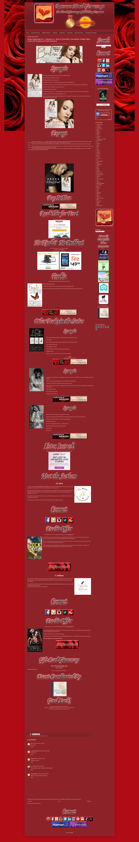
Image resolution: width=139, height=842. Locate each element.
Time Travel (99, 201)
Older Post (89, 801)
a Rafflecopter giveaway (32, 669)
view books (109, 119)
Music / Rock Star (100, 173)
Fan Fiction (98, 153)
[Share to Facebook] (37, 734)
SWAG (98, 199)
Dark (33, 735)
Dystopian (98, 143)
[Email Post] (30, 734)
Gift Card (39, 735)
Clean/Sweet (99, 136)
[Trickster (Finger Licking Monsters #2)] (103, 100)
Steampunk (98, 196)
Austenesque (99, 127)
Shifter (98, 190)
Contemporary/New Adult (101, 139)
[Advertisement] (59, 720)
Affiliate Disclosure (46, 32)
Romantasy (98, 187)
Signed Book (99, 192)
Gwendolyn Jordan (34, 750)
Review (98, 186)
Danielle (32, 758)
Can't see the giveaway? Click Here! (59, 670)
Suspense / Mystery (100, 198)
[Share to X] (36, 734)
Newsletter (54, 32)
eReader (98, 146)
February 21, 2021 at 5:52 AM (43, 773)
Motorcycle (98, 171)
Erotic (98, 148)
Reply (32, 746)
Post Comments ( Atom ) (36, 803)
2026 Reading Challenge (103, 110)
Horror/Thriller (99, 164)
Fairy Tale (98, 152)
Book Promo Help (79, 32)
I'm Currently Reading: (103, 88)
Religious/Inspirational (100, 183)
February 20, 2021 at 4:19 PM (38, 766)
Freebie (36, 735)
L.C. (32, 766)
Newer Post (30, 801)
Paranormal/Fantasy (100, 179)
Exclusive (98, 150)
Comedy (98, 137)
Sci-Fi (98, 189)
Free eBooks (70, 32)
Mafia (98, 167)
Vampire (98, 202)
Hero (97, 159)
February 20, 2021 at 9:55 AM (39, 743)
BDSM (98, 130)
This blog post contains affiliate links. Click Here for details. (59, 706)
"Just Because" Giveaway (91, 32)
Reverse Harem (99, 184)
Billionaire (98, 131)
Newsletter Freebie (45, 735)
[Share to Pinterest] (39, 734)
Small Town (99, 193)
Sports (98, 195)
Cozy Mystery (99, 140)
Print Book (98, 181)
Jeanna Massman (34, 773)
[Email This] (33, 734)
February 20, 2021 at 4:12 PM (39, 758)
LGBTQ (98, 165)
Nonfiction (98, 176)
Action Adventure (100, 124)
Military (98, 168)
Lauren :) (102, 112)
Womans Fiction (99, 205)
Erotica (98, 149)
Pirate (97, 180)
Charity (98, 134)
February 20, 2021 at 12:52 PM (44, 750)
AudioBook (99, 125)
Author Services (99, 128)
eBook (98, 145)
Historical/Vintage (100, 161)
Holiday (98, 162)
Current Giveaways (35, 32)
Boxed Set (98, 133)
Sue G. (32, 743)
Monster (98, 170)
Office (98, 177)
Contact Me (62, 32)
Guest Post (98, 158)
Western (98, 204)
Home (27, 32)
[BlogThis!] (34, 734)
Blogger (71, 832)
